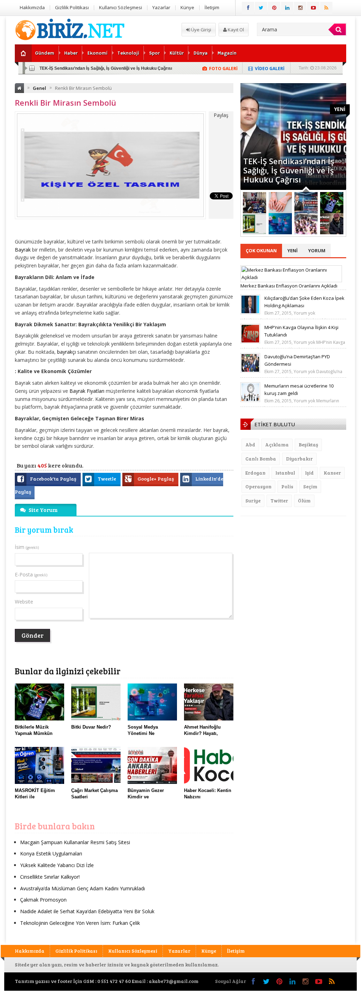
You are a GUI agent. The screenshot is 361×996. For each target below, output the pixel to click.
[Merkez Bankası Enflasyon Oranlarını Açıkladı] (291, 277)
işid (309, 472)
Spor (154, 53)
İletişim (211, 7)
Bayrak (23, 249)
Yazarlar (161, 7)
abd (250, 444)
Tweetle (107, 478)
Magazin (227, 53)
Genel (39, 88)
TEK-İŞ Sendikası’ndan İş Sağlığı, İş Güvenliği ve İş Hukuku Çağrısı (105, 68)
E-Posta (31, 574)
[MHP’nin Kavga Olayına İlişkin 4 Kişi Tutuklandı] (250, 342)
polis (287, 486)
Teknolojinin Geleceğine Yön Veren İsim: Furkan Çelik (80, 923)
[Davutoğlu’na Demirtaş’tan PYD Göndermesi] (250, 371)
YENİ (339, 109)
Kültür (177, 53)
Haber (71, 53)
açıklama (277, 444)
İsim (27, 547)
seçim (310, 486)
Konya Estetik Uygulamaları (51, 853)
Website (24, 601)
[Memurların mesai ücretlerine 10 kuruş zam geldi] (250, 400)
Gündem (44, 53)
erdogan (255, 472)
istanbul (285, 472)
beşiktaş (308, 444)
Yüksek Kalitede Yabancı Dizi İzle (57, 865)
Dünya (201, 53)
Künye (187, 7)
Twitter (279, 500)
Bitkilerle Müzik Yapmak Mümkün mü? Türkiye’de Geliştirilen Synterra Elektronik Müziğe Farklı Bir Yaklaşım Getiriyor (290, 161)
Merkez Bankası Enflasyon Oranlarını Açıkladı (288, 286)
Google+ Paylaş (156, 478)
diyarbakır (299, 458)
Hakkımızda (32, 7)
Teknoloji (128, 53)
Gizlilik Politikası (72, 7)
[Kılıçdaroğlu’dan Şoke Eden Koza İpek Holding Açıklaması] (250, 312)
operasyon (258, 486)
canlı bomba (260, 458)
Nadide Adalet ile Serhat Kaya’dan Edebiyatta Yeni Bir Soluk (87, 911)
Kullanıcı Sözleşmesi (120, 7)
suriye (253, 500)
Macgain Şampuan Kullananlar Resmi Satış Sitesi (75, 842)
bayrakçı (66, 351)
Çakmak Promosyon (43, 899)
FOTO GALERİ (223, 69)
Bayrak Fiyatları (87, 391)
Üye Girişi (200, 29)
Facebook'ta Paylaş (53, 478)
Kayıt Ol (235, 29)
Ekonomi (97, 53)
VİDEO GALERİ (269, 69)
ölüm (304, 500)
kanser (332, 472)
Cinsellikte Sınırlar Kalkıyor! (50, 876)
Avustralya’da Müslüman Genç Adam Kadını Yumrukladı (82, 888)
